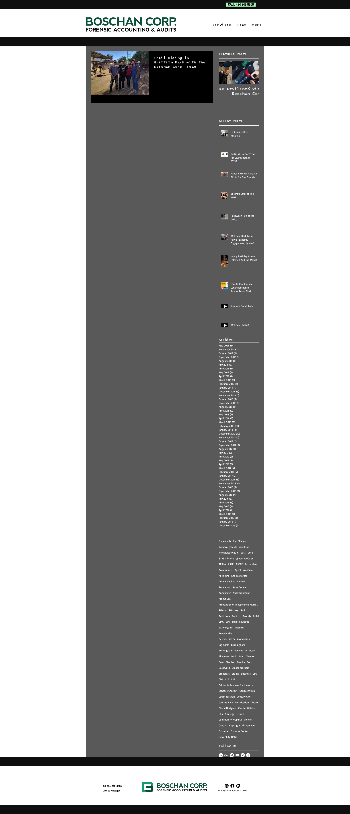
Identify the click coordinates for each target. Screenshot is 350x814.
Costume (223, 731)
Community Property (230, 719)
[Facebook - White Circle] (248, 755)
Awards (247, 616)
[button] (221, 25)
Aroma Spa (225, 598)
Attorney (233, 610)
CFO (221, 679)
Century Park (226, 702)
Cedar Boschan (227, 696)
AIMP (231, 564)
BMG (221, 621)
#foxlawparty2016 (229, 552)
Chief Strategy (226, 713)
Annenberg (225, 592)
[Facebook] (232, 786)
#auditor (244, 546)
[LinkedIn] (238, 786)
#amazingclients (228, 546)
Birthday (250, 650)
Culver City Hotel (228, 736)
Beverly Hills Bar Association (234, 638)
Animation (224, 587)
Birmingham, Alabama (231, 650)
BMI (228, 621)
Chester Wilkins (246, 708)
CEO (255, 673)
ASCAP (239, 564)
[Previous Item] (224, 72)
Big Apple (224, 644)
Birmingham (238, 644)
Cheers (254, 702)
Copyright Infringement (242, 725)
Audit (243, 610)
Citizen (240, 713)
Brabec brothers (240, 667)
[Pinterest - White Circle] (232, 755)
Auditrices (224, 616)
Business (246, 673)
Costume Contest (240, 731)
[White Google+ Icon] (226, 755)
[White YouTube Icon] (237, 755)
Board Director (247, 656)
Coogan (223, 725)
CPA (233, 679)
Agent (238, 569)
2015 (243, 552)
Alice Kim (224, 575)
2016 (250, 552)
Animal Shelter (227, 581)
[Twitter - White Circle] (243, 755)
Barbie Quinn (226, 627)
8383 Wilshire (226, 558)
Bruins (235, 673)
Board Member (227, 662)
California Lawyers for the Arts (236, 685)
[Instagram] (227, 786)
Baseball (239, 627)
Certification (242, 702)
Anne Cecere (239, 587)
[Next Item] (253, 72)
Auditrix (236, 616)
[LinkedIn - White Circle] (221, 755)
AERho (222, 564)
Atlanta (223, 610)
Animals (241, 581)
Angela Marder (239, 575)
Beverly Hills (225, 633)
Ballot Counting (240, 621)
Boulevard (224, 667)
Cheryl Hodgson (227, 708)
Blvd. (233, 656)
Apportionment (241, 592)
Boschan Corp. (244, 662)
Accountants (225, 569)
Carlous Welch (247, 690)
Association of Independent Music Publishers (239, 604)
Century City (243, 696)
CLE (227, 679)
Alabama (248, 569)
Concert (248, 719)
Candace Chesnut (228, 690)
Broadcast (224, 673)
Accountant (251, 564)
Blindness (224, 656)
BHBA (256, 616)
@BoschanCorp (244, 558)
